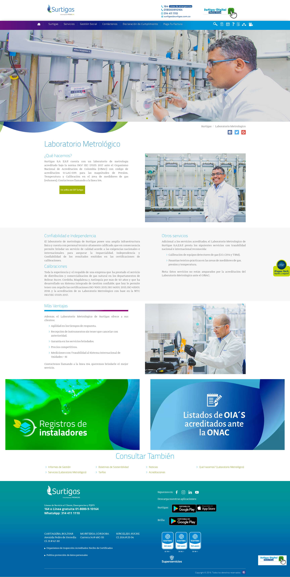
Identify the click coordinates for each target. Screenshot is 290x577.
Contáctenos (109, 24)
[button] (230, 132)
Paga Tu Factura (172, 24)
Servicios (69, 24)
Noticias (153, 467)
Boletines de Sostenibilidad (114, 467)
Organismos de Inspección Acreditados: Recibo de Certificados (79, 548)
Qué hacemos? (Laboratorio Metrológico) (221, 467)
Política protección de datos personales (67, 555)
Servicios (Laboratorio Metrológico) (67, 472)
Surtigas (53, 24)
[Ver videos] (251, 24)
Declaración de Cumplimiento (140, 24)
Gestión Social (88, 24)
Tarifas (102, 472)
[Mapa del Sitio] (244, 24)
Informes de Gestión (59, 467)
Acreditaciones (157, 472)
